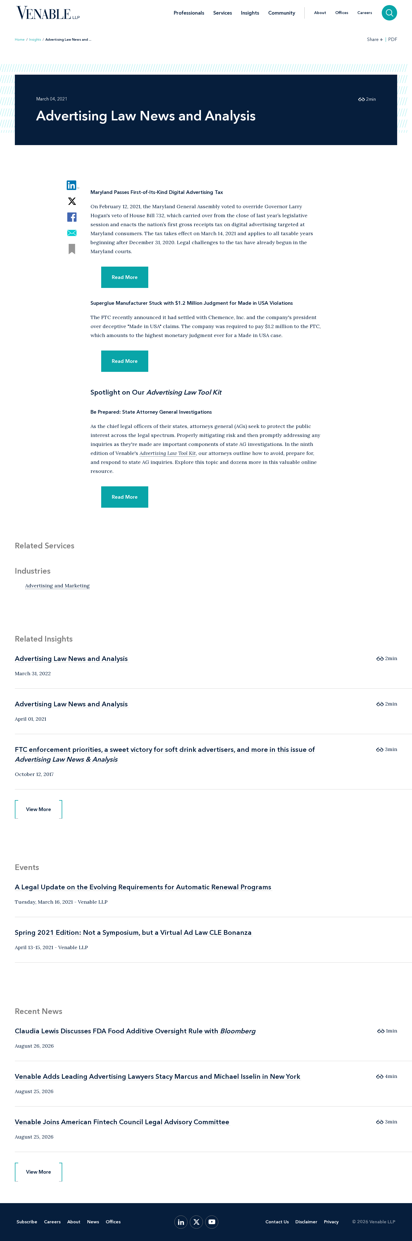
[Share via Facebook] (72, 217)
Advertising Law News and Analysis (71, 658)
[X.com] (196, 1222)
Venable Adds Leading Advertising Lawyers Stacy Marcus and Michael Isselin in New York (157, 1076)
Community (281, 12)
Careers (364, 13)
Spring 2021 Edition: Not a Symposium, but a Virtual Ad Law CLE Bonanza (133, 932)
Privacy (331, 1221)
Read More (125, 277)
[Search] (389, 12)
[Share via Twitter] (72, 201)
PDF (392, 39)
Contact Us (277, 1221)
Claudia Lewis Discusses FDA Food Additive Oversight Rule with (135, 1031)
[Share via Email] (72, 233)
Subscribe (27, 1221)
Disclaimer (306, 1221)
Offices (341, 13)
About (320, 13)
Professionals (189, 12)
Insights (250, 12)
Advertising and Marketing (57, 585)
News (93, 1221)
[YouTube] (211, 1222)
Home (20, 39)
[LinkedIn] (181, 1222)
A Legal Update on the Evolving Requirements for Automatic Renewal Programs (143, 887)
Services (222, 12)
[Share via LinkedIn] (72, 185)
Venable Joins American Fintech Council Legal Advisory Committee (122, 1122)
